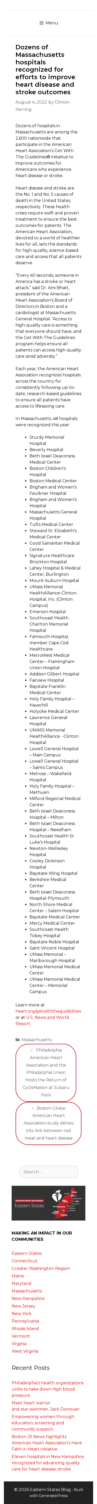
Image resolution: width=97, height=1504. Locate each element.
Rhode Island (25, 1328)
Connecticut (25, 1260)
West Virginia (25, 1351)
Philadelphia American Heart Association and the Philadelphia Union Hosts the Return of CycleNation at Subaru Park (46, 1072)
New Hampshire (28, 1298)
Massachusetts (36, 1039)
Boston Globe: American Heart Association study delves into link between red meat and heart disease (48, 1123)
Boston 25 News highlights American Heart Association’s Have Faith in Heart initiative (47, 1443)
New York (22, 1313)
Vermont (21, 1336)
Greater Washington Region (41, 1268)
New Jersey (23, 1306)
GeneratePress (53, 1495)
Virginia (19, 1343)
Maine (18, 1275)
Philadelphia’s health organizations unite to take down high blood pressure (48, 1389)
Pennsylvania (25, 1321)
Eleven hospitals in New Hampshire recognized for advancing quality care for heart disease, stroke (48, 1463)
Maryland (21, 1283)
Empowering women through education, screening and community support (43, 1423)
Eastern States (27, 1253)
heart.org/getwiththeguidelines (48, 1011)
